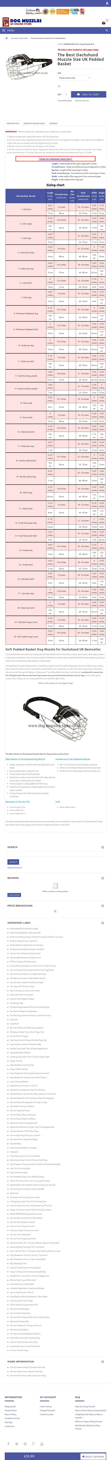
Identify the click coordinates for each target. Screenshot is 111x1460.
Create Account (46, 1414)
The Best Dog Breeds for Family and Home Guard (30, 1015)
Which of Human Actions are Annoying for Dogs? (30, 1180)
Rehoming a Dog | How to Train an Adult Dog (28, 1160)
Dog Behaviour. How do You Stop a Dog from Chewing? (33, 1093)
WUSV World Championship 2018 (24, 1304)
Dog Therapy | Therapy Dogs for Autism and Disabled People (35, 1164)
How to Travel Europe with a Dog (23, 1342)
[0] (104, 24)
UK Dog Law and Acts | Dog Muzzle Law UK (27, 978)
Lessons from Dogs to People (22, 998)
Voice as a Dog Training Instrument (24, 1230)
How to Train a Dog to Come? (22, 1226)
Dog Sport (14, 1151)
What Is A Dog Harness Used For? (23, 940)
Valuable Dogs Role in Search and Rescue (27, 1288)
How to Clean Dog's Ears (20, 1313)
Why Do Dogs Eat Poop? (20, 1110)
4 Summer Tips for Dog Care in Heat (25, 1197)
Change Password (47, 1410)
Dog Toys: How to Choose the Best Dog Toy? (28, 1040)
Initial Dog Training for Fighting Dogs (25, 1337)
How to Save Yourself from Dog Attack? (26, 1217)
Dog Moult (14, 1023)
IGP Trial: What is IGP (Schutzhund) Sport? (26, 1027)
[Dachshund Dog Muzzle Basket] (55, 718)
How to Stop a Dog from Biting (22, 1118)
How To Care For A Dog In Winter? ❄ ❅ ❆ (27, 1189)
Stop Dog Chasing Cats (19, 1321)
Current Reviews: (65, 100)
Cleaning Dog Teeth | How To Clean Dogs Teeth (30, 1056)
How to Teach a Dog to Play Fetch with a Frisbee (30, 1317)
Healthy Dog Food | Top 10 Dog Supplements (29, 1048)
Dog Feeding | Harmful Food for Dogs (25, 1044)
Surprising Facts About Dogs (21, 1300)
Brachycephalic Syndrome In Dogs (24, 928)
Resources (14, 1193)
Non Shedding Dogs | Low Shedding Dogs (27, 1176)
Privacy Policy (11, 1410)
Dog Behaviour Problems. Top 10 (23, 1085)
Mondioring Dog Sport (19, 1329)
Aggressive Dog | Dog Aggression (24, 1122)
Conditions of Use (12, 1418)
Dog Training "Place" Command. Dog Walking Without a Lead (35, 1251)
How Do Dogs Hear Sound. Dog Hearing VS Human (31, 1205)
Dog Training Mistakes (19, 1081)
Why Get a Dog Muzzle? (19, 1308)
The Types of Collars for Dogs (22, 986)
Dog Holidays (15, 1143)
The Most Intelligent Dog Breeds (23, 1011)
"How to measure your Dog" (55, 158)
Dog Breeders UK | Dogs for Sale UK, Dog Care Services (33, 1184)
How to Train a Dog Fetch (20, 1234)
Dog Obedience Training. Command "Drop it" (28, 1077)
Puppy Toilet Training (18, 1069)
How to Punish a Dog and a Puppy (24, 1139)
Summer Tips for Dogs (19, 1350)
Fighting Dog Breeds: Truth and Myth (25, 932)
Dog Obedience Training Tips (22, 1065)
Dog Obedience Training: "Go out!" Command (29, 1255)
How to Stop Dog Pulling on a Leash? (25, 1135)
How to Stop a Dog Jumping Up (23, 1114)
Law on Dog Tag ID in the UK (21, 1292)
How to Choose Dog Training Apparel (25, 1267)
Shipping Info (10, 1406)
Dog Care (14, 1019)
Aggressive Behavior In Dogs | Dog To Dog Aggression (32, 1126)
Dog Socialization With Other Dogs (24, 1131)
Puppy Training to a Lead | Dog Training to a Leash (30, 1209)
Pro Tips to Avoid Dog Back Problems (25, 1333)
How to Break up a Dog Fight (22, 1284)
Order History (46, 1406)
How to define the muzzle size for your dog (28, 1375)
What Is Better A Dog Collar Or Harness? (26, 945)
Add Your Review (82, 100)
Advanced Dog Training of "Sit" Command (27, 1246)
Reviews (53, 123)
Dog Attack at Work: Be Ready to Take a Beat (28, 1296)
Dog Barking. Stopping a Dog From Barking (27, 1089)
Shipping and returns (34, 123)
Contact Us (9, 1426)
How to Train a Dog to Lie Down (23, 1238)
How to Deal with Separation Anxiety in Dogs (28, 1102)
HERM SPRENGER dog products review (26, 1213)
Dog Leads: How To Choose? (21, 994)
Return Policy (10, 1414)
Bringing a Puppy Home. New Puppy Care (27, 1031)
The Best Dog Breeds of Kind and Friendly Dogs (29, 1007)
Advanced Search (14, 867)
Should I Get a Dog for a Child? (22, 1222)
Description (13, 123)
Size (59, 73)
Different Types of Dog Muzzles (23, 961)
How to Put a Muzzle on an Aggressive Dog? (28, 974)
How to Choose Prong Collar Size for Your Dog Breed (32, 969)
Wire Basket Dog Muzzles (19, 38)
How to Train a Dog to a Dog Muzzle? (25, 953)
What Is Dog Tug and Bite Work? (23, 1280)
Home (6, 38)
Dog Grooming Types (18, 1172)
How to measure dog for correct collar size (27, 1367)
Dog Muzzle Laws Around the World (25, 1346)
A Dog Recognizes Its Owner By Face (25, 1156)
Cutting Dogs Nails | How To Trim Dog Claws (28, 1201)
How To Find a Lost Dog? (20, 1168)
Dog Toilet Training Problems (22, 1106)
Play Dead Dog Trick (18, 1263)
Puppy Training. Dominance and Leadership (28, 1271)
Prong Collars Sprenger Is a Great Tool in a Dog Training (33, 965)
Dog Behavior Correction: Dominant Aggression (29, 1275)
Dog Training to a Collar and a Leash (25, 990)
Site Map (8, 1422)
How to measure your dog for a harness (26, 1371)
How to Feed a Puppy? (19, 1036)
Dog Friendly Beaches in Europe (23, 1147)
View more (14, 895)
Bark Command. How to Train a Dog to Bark (28, 1259)
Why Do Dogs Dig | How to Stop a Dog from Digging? (31, 1098)
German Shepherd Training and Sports (25, 1325)
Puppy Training (16, 1060)
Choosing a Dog (16, 1003)
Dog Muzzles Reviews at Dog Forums (25, 957)
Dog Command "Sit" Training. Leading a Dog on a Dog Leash (34, 1242)
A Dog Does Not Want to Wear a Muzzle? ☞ (28, 949)
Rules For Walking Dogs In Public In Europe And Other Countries (36, 936)
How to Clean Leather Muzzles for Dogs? (27, 982)
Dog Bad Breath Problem (20, 1052)
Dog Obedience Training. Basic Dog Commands (29, 1073)
